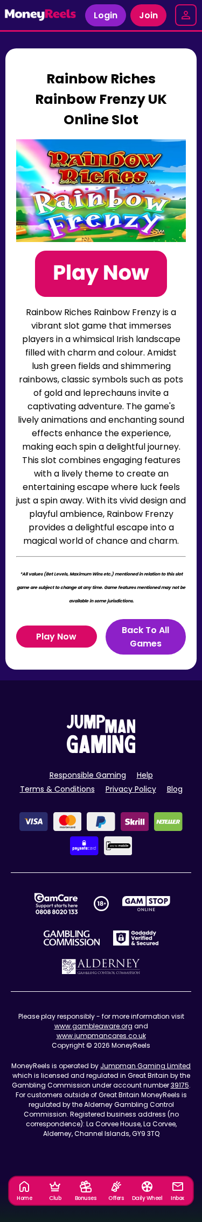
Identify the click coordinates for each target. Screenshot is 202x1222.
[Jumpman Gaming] (101, 750)
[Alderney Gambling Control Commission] (101, 966)
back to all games (145, 637)
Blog (175, 789)
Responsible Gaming (88, 775)
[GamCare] (56, 903)
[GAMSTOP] (146, 903)
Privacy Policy (131, 789)
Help (145, 775)
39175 (180, 1085)
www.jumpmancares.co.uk (101, 1035)
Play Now (56, 636)
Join (148, 15)
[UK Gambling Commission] (72, 938)
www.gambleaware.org (93, 1026)
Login (105, 15)
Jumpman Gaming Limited (145, 1065)
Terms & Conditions (57, 789)
